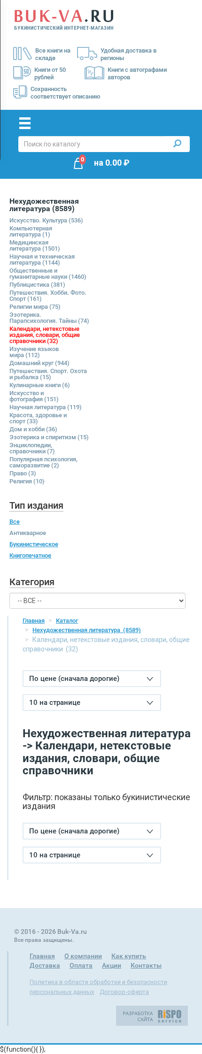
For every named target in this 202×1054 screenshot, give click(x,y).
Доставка (45, 965)
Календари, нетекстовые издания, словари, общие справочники (44, 334)
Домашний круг (39, 363)
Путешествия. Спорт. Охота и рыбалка (48, 374)
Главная (34, 620)
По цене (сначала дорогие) (74, 678)
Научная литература (45, 407)
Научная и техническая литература (42, 259)
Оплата (81, 965)
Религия (27, 481)
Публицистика (37, 284)
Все (14, 521)
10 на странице (54, 702)
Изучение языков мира (34, 352)
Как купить (128, 956)
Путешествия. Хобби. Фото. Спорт (47, 295)
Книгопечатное (30, 555)
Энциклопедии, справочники (32, 448)
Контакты (146, 965)
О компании (83, 956)
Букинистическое (33, 544)
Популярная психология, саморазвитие (43, 462)
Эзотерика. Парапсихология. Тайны (49, 317)
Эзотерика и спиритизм (49, 437)
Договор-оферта (124, 991)
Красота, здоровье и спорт (38, 418)
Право (22, 473)
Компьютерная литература (30, 231)
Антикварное (27, 532)
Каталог (67, 620)
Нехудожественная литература (86, 630)
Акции (111, 965)
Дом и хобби (33, 429)
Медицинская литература (34, 245)
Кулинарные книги (39, 385)
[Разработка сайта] (152, 1015)
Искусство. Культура (46, 220)
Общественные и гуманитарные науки (47, 273)
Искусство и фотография (34, 396)
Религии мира (35, 306)
